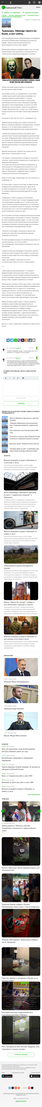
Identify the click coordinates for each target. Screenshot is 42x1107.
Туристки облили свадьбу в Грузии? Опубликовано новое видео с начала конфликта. (21, 905)
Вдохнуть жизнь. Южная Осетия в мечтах (24, 443)
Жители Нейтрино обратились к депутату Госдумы (24, 419)
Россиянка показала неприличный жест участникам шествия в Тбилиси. (17, 1013)
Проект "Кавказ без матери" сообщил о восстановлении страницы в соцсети (19, 603)
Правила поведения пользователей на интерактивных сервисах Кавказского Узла (21, 1094)
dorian (17, 358)
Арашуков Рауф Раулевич (14, 708)
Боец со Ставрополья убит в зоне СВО (17, 775)
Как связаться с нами (18, 1072)
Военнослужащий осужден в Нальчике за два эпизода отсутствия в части (20, 637)
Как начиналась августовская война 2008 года (24, 431)
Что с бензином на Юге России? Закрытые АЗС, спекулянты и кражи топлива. (21, 1047)
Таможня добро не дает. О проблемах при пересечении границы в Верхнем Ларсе (24, 450)
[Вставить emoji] (23, 378)
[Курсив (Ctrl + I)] (10, 378)
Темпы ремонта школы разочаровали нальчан (18, 566)
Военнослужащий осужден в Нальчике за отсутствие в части (20, 461)
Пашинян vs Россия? (31, 12)
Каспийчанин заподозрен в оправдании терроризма (17, 759)
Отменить (21, 403)
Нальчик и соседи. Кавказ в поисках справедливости (20, 16)
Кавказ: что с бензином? (12, 12)
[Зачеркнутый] (18, 378)
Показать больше (20, 1054)
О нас (3, 1072)
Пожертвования (35, 1072)
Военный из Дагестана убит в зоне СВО (17, 782)
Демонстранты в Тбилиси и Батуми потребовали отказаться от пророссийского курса (19, 828)
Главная (4, 15)
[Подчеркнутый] (14, 378)
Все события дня (34, 794)
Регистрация (21, 398)
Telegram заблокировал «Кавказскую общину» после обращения (20, 940)
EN (6, 2)
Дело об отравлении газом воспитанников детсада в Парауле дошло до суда (18, 750)
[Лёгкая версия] (10, 2)
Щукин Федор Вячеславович (15, 735)
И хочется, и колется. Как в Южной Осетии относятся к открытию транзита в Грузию (25, 437)
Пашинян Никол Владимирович (16, 681)
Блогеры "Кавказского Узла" (17, 15)
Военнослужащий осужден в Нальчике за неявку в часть (20, 532)
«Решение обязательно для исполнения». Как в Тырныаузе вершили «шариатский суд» (24, 425)
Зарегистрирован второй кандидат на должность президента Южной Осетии (21, 768)
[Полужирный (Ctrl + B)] (6, 378)
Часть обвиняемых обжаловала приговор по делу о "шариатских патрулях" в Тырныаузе (20, 494)
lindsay (18, 348)
